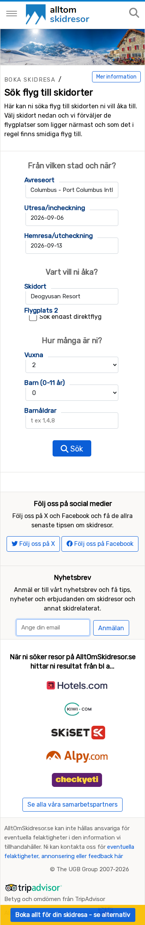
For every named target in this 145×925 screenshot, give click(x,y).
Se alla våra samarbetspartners (72, 804)
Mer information (116, 77)
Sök (75, 448)
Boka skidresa (29, 79)
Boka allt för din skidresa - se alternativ (72, 914)
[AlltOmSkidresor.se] (58, 13)
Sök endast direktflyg (70, 316)
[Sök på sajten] (134, 13)
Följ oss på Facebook (103, 543)
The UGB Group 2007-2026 (92, 869)
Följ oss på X (36, 543)
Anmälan (111, 628)
